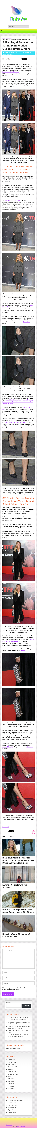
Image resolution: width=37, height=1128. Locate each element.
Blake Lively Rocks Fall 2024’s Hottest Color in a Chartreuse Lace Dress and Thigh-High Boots (18, 860)
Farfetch (22, 650)
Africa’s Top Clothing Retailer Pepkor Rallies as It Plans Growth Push (18, 1018)
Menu (4, 30)
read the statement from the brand (15, 422)
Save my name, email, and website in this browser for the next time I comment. (18, 988)
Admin (6, 52)
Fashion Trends (12, 1105)
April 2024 (11, 1086)
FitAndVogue (9, 1125)
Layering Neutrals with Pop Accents (14, 886)
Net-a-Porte (26, 322)
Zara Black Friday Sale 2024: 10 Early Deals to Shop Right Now (19, 1027)
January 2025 (12, 1064)
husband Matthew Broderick (10, 72)
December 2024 (12, 1067)
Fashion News (12, 1103)
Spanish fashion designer (13, 400)
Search (8, 1002)
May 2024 (11, 1083)
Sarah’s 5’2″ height (7, 747)
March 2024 (11, 1088)
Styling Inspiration (13, 1110)
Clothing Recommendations (16, 1100)
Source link (5, 827)
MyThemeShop (21, 1126)
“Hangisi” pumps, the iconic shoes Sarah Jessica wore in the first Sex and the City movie (17, 401)
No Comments (8, 54)
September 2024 (13, 1074)
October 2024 (12, 1071)
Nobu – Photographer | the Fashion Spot (18, 1031)
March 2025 (11, 1059)
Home (3, 37)
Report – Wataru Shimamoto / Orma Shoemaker (16, 935)
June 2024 (11, 1081)
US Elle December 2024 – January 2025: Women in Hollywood (18, 1035)
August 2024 (11, 1076)
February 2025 (12, 1062)
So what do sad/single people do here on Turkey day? (19, 1023)
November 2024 (12, 1069)
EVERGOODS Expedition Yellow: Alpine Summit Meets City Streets (18, 910)
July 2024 (11, 1079)
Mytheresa (29, 747)
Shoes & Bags (9, 37)
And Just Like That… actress (13, 200)
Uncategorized (12, 1112)
